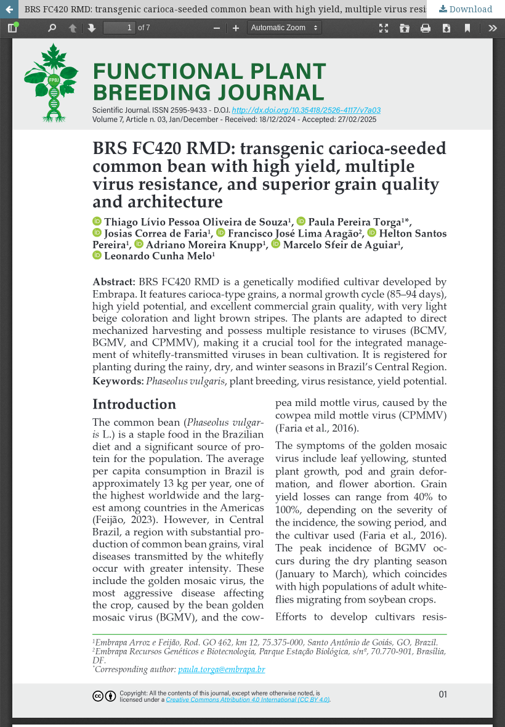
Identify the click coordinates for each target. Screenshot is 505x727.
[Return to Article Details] (9, 9)
